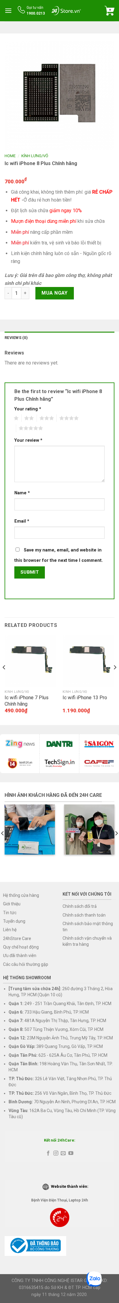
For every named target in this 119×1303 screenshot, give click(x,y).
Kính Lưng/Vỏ (34, 156)
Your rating (27, 409)
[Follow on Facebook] (48, 1153)
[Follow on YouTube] (70, 1153)
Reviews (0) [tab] (16, 337)
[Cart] (109, 11)
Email (21, 521)
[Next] (115, 679)
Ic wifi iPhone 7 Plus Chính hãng (27, 701)
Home (10, 156)
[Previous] (4, 679)
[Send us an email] (63, 1153)
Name (22, 493)
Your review (28, 440)
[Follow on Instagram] (55, 1153)
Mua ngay (54, 293)
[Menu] (8, 10)
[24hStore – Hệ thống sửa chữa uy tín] (66, 10)
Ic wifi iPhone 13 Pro (85, 697)
